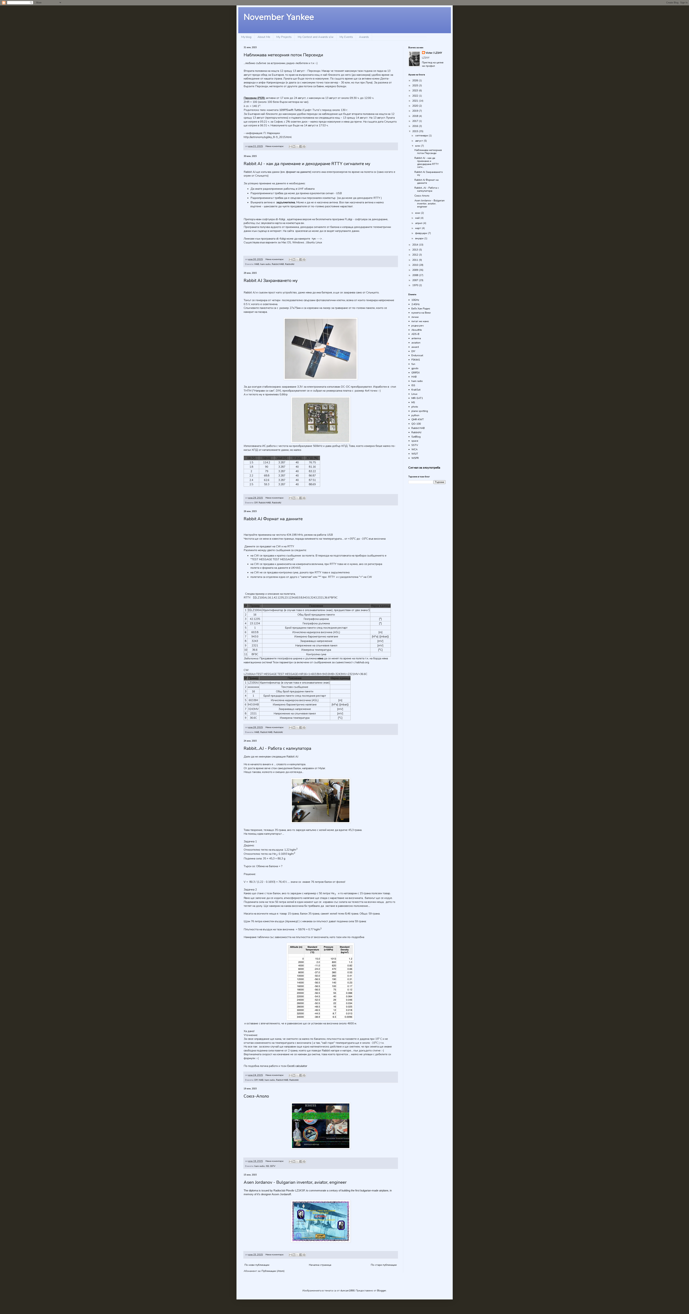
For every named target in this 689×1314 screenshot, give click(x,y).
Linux (414, 394)
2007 (415, 280)
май (417, 218)
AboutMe (416, 330)
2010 (415, 265)
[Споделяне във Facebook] (301, 146)
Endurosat (417, 355)
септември (422, 135)
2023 (415, 90)
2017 (415, 121)
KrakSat (415, 389)
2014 (415, 244)
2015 (415, 131)
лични (415, 317)
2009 (415, 270)
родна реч (417, 325)
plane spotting (419, 411)
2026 (415, 80)
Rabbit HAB (278, 264)
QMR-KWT (417, 419)
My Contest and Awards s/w (315, 37)
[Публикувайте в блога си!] (294, 146)
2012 (415, 254)
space (414, 441)
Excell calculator (297, 1066)
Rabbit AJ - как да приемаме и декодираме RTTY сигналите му (307, 164)
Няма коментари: (275, 146)
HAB (256, 264)
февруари (421, 233)
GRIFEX (415, 372)
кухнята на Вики (421, 312)
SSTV (272, 1166)
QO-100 (416, 423)
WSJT (414, 453)
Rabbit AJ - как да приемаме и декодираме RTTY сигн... (426, 162)
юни (418, 213)
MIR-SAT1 (417, 398)
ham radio (265, 264)
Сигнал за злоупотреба (424, 468)
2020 (415, 105)
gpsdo (414, 368)
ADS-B (415, 334)
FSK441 (415, 359)
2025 (415, 85)
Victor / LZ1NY (434, 53)
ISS (267, 1166)
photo (414, 406)
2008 (415, 275)
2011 (415, 260)
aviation (415, 342)
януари (419, 238)
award (415, 347)
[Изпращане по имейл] (290, 146)
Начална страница (320, 1265)
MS (413, 402)
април (419, 223)
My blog (246, 37)
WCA (414, 449)
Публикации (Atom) (273, 1271)
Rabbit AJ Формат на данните (273, 519)
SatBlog (416, 436)
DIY (256, 502)
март (418, 228)
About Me (263, 37)
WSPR (415, 458)
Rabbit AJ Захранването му (271, 280)
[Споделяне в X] (297, 146)
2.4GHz (415, 304)
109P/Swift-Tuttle (290, 110)
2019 (415, 111)
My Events (346, 37)
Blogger (381, 1290)
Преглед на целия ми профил (432, 64)
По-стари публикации (384, 1265)
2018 (415, 116)
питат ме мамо (420, 321)
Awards (364, 37)
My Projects (284, 37)
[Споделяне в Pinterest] (304, 146)
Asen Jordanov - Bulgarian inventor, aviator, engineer (295, 1182)
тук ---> (317, 238)
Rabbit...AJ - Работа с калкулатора (277, 748)
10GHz (415, 300)
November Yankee (279, 17)
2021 (415, 100)
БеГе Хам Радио (420, 308)
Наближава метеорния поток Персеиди (283, 55)
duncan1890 (347, 1290)
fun (413, 364)
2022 (415, 95)
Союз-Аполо (256, 1096)
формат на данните (298, 172)
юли (418, 146)
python (415, 415)
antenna (416, 338)
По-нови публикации (257, 1265)
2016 (415, 126)
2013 (415, 249)
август (419, 140)
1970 (415, 285)
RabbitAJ (289, 264)
